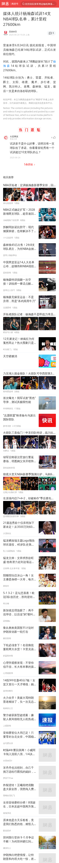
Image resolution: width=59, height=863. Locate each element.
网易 (5, 4)
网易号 (14, 3)
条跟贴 (29, 164)
